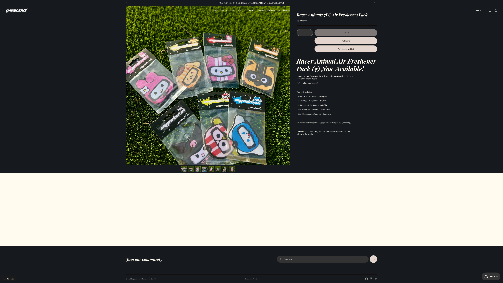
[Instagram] (371, 278)
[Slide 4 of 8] (204, 169)
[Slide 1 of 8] (184, 169)
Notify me (346, 41)
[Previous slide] (127, 3)
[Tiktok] (375, 278)
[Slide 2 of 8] (191, 169)
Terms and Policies (251, 279)
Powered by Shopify (149, 279)
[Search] (485, 10)
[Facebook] (366, 278)
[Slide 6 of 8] (218, 169)
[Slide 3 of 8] (198, 169)
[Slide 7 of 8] (225, 169)
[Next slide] (374, 3)
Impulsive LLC (136, 279)
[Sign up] (373, 259)
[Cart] (496, 10)
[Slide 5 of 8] (211, 169)
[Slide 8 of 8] (232, 169)
